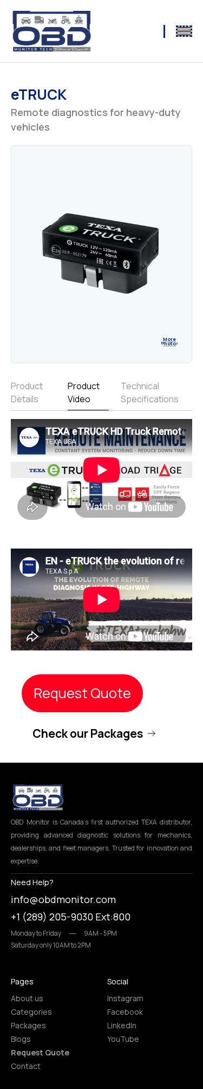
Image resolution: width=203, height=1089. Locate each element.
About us (27, 998)
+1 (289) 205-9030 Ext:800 (70, 916)
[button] (184, 31)
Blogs (21, 1039)
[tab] (33, 394)
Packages (28, 1025)
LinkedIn (121, 1025)
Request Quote (82, 693)
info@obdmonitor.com (63, 899)
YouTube (123, 1039)
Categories (31, 1012)
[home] (51, 31)
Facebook (125, 1012)
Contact (26, 1066)
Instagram (125, 998)
